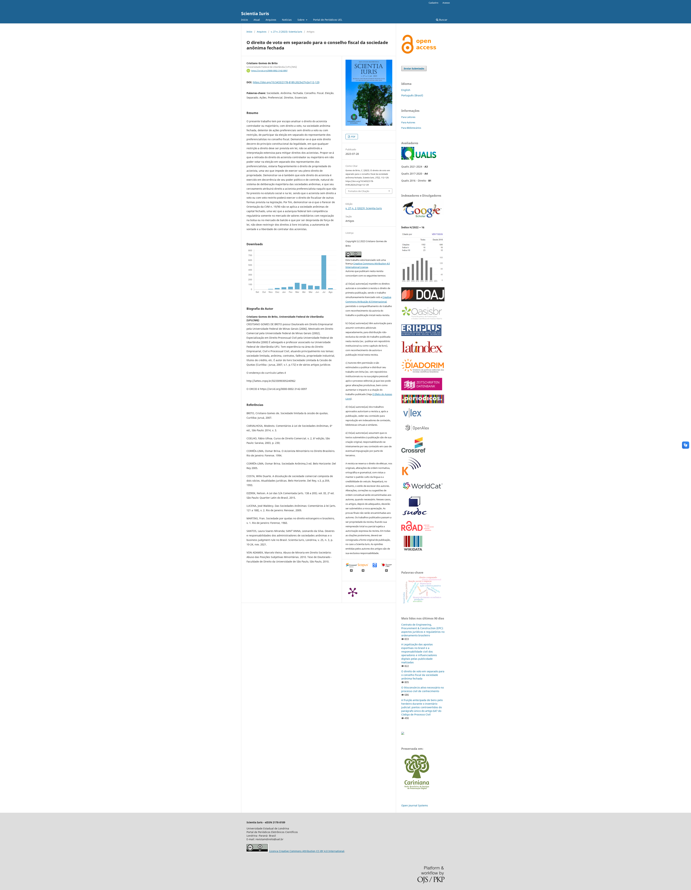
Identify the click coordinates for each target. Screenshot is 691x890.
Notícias (287, 19)
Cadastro (433, 2)
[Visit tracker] (402, 733)
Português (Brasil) (412, 95)
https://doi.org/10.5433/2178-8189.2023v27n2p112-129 (286, 82)
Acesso (446, 2)
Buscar (442, 19)
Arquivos (271, 19)
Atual (257, 19)
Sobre (301, 19)
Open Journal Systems (414, 805)
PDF (353, 136)
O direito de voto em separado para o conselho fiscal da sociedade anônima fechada (422, 675)
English (405, 90)
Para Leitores (408, 117)
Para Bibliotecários (411, 127)
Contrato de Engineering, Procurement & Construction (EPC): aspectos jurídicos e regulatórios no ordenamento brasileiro (422, 630)
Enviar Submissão (414, 68)
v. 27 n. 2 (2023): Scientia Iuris (286, 31)
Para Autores (408, 122)
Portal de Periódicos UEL (327, 19)
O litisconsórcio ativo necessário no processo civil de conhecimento (422, 689)
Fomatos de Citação (358, 191)
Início (244, 19)
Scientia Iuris (255, 13)
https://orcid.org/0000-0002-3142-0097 (269, 70)
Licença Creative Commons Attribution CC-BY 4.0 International (306, 851)
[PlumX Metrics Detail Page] (352, 592)
